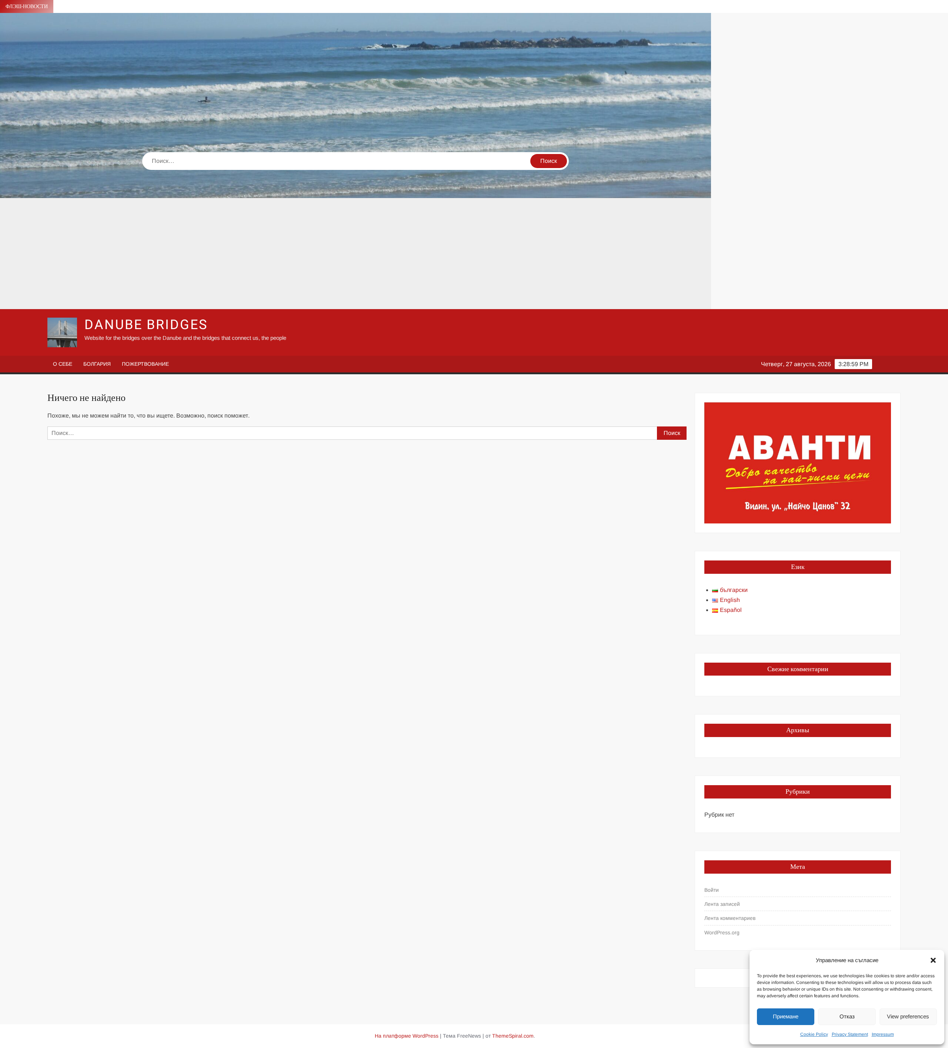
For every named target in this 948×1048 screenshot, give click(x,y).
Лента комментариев (729, 918)
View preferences (908, 1016)
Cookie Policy (814, 1034)
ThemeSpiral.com (513, 1036)
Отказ (847, 1016)
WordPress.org (722, 932)
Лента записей (722, 904)
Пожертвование (145, 364)
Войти (711, 890)
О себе (62, 364)
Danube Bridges (145, 325)
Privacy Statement (850, 1034)
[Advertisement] (355, 253)
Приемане (785, 1016)
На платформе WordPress (406, 1036)
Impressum (883, 1034)
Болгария (97, 364)
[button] (933, 960)
